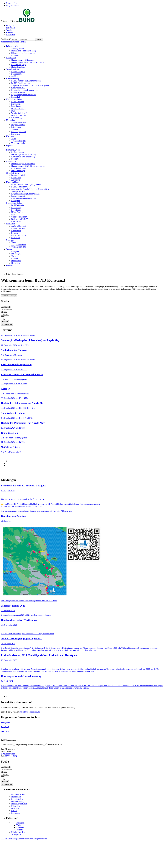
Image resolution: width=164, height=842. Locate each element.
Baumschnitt (16, 74)
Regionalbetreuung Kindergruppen (25, 90)
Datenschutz (16, 261)
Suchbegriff (6, 39)
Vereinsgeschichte (18, 143)
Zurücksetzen (7, 324)
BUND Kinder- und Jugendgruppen (26, 81)
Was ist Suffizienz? (19, 113)
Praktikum (15, 134)
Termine (9, 30)
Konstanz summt (18, 92)
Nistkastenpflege (18, 67)
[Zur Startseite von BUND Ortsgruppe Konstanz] (27, 21)
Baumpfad (15, 97)
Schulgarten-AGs (18, 88)
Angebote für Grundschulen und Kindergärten (30, 85)
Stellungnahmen (17, 48)
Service (9, 249)
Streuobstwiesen (12, 69)
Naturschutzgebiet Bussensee (23, 60)
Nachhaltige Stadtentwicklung (23, 51)
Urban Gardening (18, 108)
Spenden (14, 129)
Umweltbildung (12, 78)
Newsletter (10, 35)
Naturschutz (11, 58)
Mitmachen (10, 120)
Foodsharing (16, 106)
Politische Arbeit (12, 46)
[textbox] (23, 39)
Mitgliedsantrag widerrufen (36, 839)
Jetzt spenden (11, 3)
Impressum (10, 145)
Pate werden (16, 127)
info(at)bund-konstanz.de (29, 712)
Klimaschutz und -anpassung (23, 53)
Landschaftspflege (18, 65)
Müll (13, 111)
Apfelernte (15, 76)
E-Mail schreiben (8, 754)
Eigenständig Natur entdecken (23, 95)
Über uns (10, 136)
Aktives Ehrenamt (18, 122)
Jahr (2, 317)
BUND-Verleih (17, 101)
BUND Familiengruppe (20, 83)
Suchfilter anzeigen (9, 296)
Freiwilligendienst (18, 131)
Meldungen (10, 28)
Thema (4, 312)
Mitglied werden (12, 5)
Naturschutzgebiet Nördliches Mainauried (28, 62)
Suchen (39, 39)
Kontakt (9, 32)
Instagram (10, 25)
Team (13, 138)
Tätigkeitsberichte (18, 141)
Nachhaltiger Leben (14, 99)
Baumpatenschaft (18, 71)
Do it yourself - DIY (19, 115)
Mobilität (15, 55)
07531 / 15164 (11, 756)
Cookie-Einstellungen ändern (13, 839)
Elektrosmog (16, 118)
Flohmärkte (15, 104)
